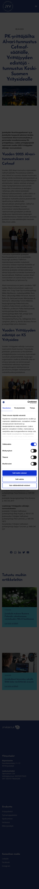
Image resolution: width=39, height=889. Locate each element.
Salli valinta (19, 479)
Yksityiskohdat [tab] (19, 408)
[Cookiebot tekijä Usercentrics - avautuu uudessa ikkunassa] (28, 402)
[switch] (34, 450)
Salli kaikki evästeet (19, 473)
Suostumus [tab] (6, 408)
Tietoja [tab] (32, 408)
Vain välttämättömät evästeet (19, 485)
